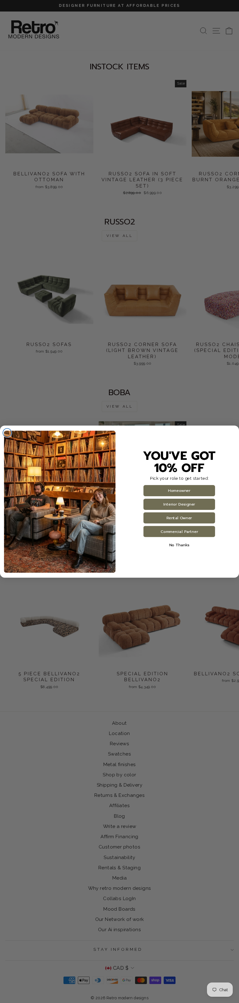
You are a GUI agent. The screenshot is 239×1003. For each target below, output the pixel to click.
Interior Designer (179, 504)
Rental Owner (179, 517)
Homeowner (179, 490)
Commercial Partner (179, 531)
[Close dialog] (7, 432)
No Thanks (179, 545)
